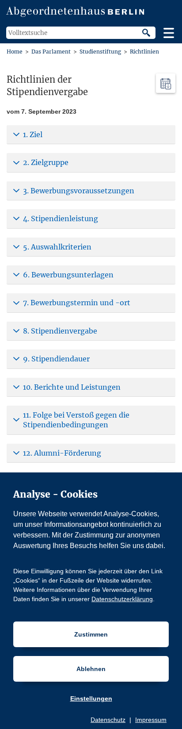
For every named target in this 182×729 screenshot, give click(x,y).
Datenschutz (108, 719)
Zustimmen (91, 634)
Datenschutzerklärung (122, 598)
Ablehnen (91, 668)
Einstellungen (91, 698)
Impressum (151, 719)
